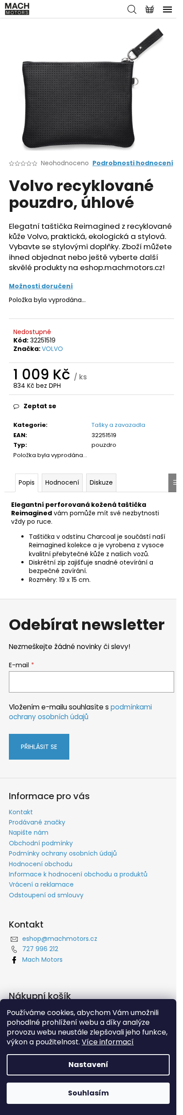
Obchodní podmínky (41, 843)
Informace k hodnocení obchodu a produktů (78, 874)
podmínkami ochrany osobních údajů (80, 711)
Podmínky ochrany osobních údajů (63, 853)
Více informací (108, 1042)
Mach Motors (42, 959)
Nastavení (88, 1064)
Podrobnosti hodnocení (132, 163)
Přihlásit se (39, 746)
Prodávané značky (37, 822)
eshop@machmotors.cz (59, 938)
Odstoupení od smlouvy (46, 895)
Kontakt (21, 812)
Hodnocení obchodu (40, 864)
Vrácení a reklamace (41, 884)
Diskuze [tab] (101, 482)
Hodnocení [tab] (62, 482)
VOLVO (52, 348)
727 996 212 (40, 948)
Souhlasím (88, 1093)
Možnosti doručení (41, 286)
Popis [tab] (27, 482)
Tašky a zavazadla (118, 425)
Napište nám (28, 832)
